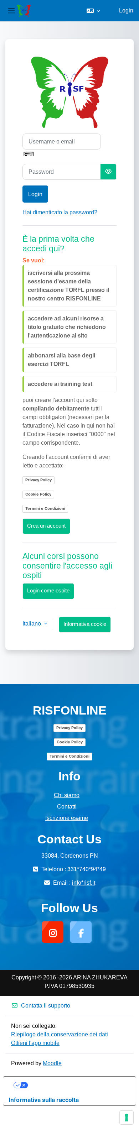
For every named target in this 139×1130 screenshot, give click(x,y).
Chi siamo (66, 795)
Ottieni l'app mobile (35, 1043)
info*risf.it (83, 883)
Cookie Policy (38, 494)
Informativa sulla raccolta (44, 1099)
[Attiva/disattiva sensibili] (108, 172)
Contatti (67, 807)
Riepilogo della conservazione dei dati (59, 1034)
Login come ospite (48, 590)
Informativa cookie (84, 624)
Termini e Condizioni (45, 508)
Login (126, 10)
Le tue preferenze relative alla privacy (77, 1085)
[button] (93, 10)
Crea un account (46, 526)
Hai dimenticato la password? (59, 212)
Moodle (52, 1063)
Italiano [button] (32, 624)
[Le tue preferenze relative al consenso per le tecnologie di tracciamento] (126, 1117)
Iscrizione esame (66, 818)
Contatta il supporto (45, 1006)
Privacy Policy (38, 479)
